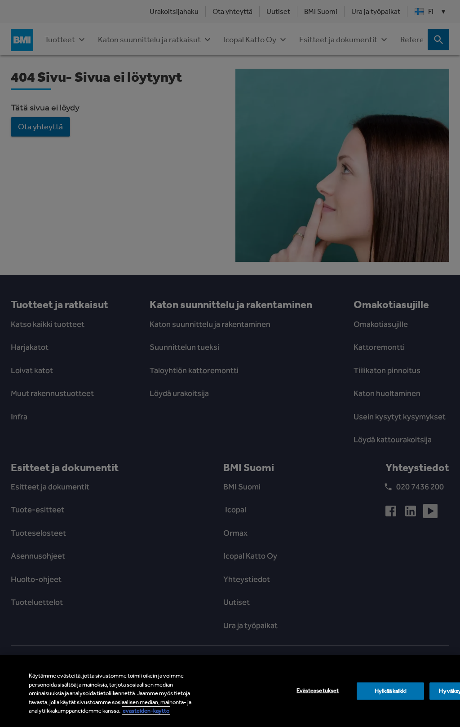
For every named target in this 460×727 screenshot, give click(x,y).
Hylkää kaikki (391, 690)
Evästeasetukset (317, 690)
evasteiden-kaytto (146, 710)
